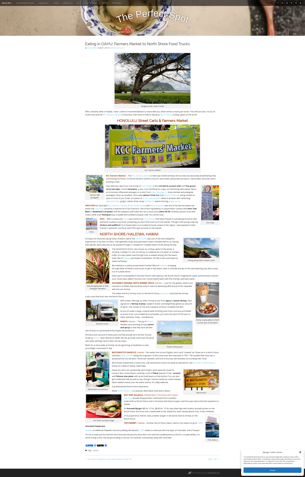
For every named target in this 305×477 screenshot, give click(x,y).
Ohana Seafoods (171, 195)
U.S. (78, 3)
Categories (43, 3)
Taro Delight (147, 186)
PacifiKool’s (149, 201)
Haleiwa (126, 258)
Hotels (56, 3)
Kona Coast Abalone (151, 198)
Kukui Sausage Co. (159, 192)
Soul (126, 219)
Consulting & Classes (25, 3)
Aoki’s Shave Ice (125, 390)
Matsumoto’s (127, 355)
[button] (300, 452)
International (91, 3)
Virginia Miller (92, 48)
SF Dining (116, 3)
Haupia (88, 430)
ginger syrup (174, 201)
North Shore (166, 114)
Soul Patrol (149, 219)
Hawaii (95, 450)
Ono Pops (99, 208)
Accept (272, 470)
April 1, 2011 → (214, 459)
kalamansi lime (112, 201)
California (67, 3)
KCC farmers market (112, 114)
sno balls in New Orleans (204, 362)
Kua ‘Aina (128, 398)
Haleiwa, (163, 265)
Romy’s (150, 321)
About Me (6, 3)
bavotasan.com (213, 473)
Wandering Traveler (117, 48)
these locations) (157, 205)
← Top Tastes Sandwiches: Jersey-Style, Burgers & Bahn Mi (108, 459)
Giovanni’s (164, 293)
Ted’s (200, 423)
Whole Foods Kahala (136, 205)
